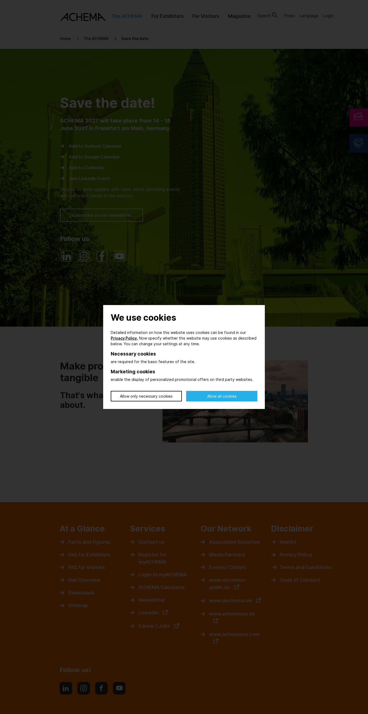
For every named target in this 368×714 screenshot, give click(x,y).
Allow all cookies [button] (222, 396)
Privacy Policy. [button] (124, 338)
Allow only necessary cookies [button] (146, 396)
